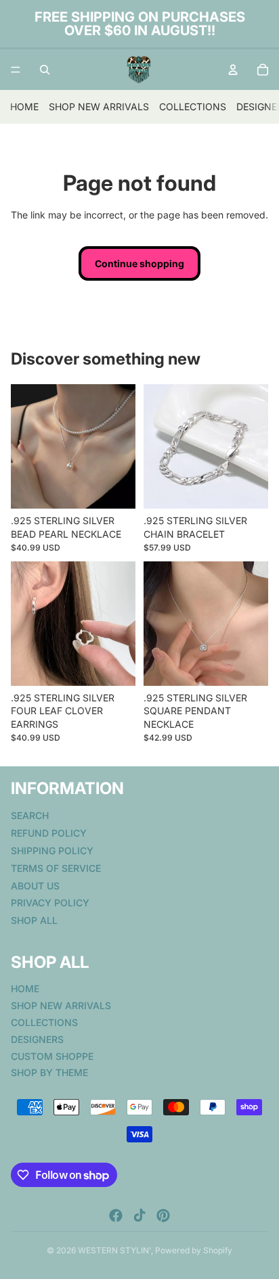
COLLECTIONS (192, 106)
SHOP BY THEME (49, 1072)
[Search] (45, 70)
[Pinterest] (163, 1215)
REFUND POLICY (49, 833)
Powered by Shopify (193, 1250)
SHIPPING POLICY (52, 850)
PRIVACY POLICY (50, 902)
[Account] (233, 70)
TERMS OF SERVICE (56, 867)
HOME (24, 106)
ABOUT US (35, 885)
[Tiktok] (139, 1215)
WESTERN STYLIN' (114, 1250)
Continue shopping (139, 263)
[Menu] (15, 69)
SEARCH (30, 815)
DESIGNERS (37, 1038)
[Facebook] (116, 1215)
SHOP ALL (34, 920)
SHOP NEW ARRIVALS (99, 106)
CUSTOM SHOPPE (52, 1055)
